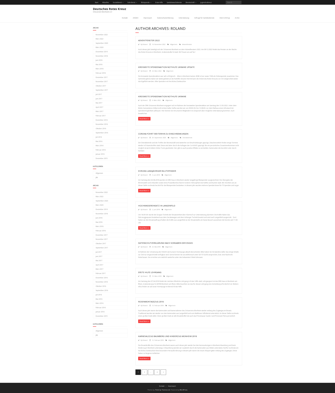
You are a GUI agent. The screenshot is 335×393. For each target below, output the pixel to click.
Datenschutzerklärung (165, 18)
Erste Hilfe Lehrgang (149, 272)
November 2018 (102, 56)
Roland (145, 44)
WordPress (183, 390)
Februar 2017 (101, 116)
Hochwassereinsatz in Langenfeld (156, 205)
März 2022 (99, 39)
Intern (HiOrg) (225, 18)
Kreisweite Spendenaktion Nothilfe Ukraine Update (166, 67)
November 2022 (102, 35)
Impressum (148, 18)
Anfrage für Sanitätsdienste (204, 18)
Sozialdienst (117, 2)
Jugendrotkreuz (206, 2)
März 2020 (99, 47)
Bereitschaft (190, 2)
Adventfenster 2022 (149, 40)
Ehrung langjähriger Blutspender (157, 171)
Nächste (163, 372)
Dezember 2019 (102, 52)
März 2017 (99, 111)
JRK (97, 177)
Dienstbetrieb (187, 138)
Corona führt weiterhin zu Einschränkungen (163, 133)
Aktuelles (105, 2)
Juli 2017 (99, 94)
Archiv (237, 18)
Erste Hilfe (159, 2)
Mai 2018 (99, 64)
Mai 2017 (99, 103)
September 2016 (102, 133)
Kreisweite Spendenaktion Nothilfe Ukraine (162, 96)
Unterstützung (184, 18)
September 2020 (102, 43)
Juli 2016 (99, 137)
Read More (143, 119)
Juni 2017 (99, 99)
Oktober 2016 (101, 128)
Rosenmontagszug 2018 (151, 301)
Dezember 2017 (102, 77)
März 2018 (99, 69)
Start (96, 2)
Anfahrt (135, 18)
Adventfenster (187, 44)
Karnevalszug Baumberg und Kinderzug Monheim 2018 (167, 336)
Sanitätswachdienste (174, 2)
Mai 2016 (99, 141)
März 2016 (99, 145)
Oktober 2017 (101, 86)
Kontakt (125, 18)
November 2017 (102, 81)
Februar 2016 (101, 150)
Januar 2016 (100, 154)
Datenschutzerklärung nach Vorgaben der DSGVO (165, 243)
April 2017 (99, 107)
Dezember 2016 (102, 120)
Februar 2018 (101, 73)
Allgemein (173, 44)
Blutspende (145, 2)
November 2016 (102, 124)
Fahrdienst (131, 2)
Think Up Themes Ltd (162, 390)
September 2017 (102, 90)
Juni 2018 (99, 60)
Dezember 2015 (102, 158)
